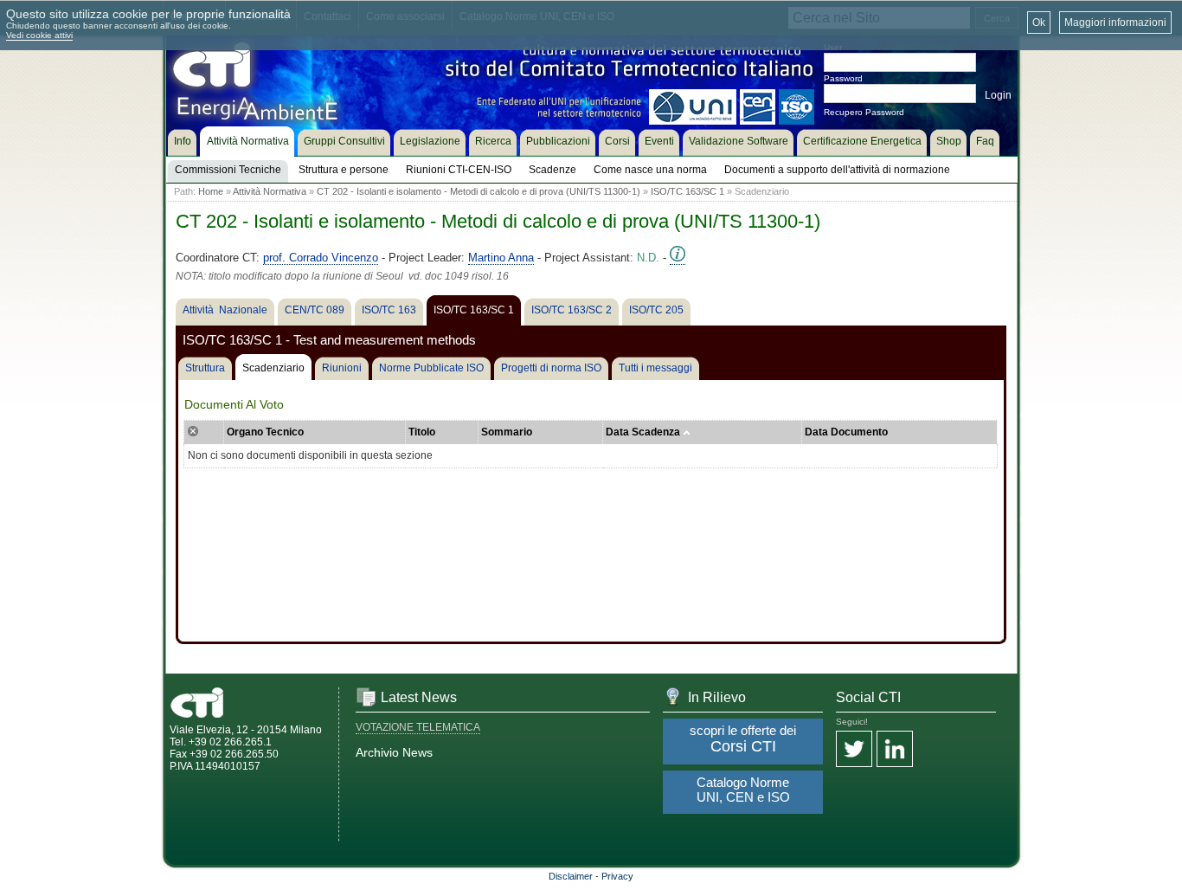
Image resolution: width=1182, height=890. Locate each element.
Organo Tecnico (265, 432)
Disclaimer (571, 876)
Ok (1038, 22)
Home (210, 191)
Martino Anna (501, 257)
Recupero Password (864, 112)
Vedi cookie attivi (39, 35)
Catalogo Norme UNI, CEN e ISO (743, 789)
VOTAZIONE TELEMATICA (418, 727)
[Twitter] (854, 750)
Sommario (506, 432)
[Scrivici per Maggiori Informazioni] (677, 258)
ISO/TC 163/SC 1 (687, 191)
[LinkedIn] (895, 750)
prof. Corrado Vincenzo (320, 257)
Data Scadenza (644, 432)
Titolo (421, 432)
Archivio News (394, 752)
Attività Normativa (269, 191)
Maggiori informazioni (1115, 22)
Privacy (617, 876)
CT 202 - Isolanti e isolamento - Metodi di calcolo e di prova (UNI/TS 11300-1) (478, 191)
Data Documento (846, 432)
